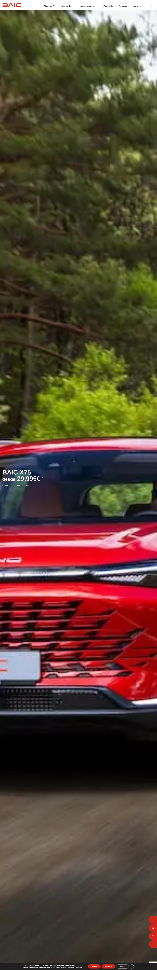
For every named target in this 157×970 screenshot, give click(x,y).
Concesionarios (87, 6)
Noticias (123, 6)
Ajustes (122, 966)
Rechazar (108, 966)
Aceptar (94, 966)
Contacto (137, 6)
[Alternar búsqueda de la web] (151, 6)
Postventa (108, 6)
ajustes (80, 967)
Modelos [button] (48, 6)
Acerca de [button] (66, 6)
